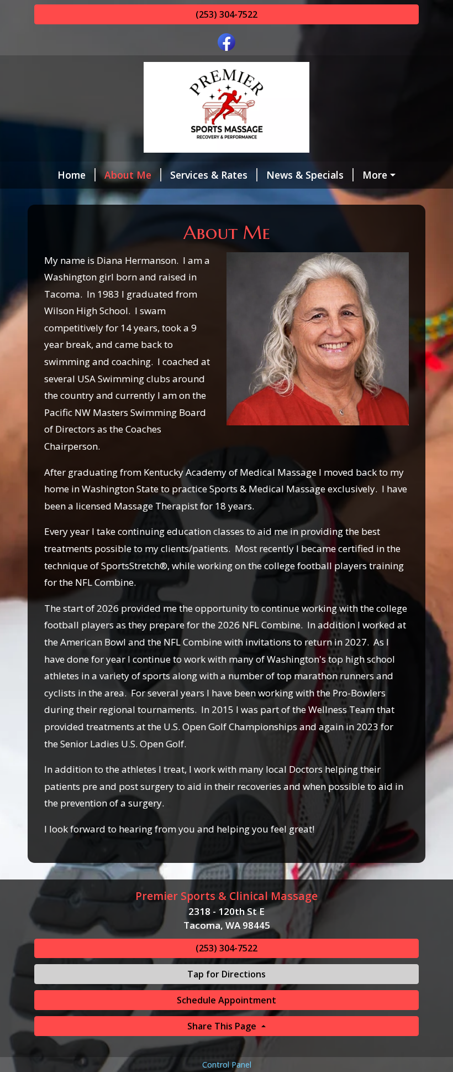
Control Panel (226, 1064)
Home (71, 174)
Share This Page (223, 1026)
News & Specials (305, 174)
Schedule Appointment (226, 1000)
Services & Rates (208, 174)
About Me (127, 174)
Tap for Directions (226, 974)
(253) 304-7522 (226, 14)
